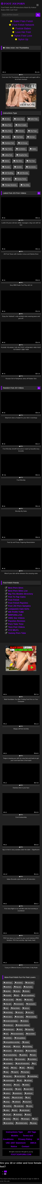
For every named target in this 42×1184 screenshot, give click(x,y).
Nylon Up (23, 39)
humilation (33, 1059)
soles (7, 1110)
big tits (17, 991)
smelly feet (19, 1106)
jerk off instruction (23, 1063)
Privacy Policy (25, 1139)
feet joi (27, 1008)
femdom (25, 1021)
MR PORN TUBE (16, 612)
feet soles (20, 1016)
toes (35, 1119)
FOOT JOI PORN (14, 3)
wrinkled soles (22, 1123)
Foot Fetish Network (23, 24)
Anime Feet (20, 119)
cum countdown (29, 995)
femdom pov (10, 1029)
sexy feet (28, 1101)
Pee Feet (32, 161)
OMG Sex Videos (16, 618)
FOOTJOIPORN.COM (21, 1154)
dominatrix (31, 1004)
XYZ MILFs (13, 630)
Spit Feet (7, 179)
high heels (9, 1059)
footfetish (8, 1038)
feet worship (32, 1016)
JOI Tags (32, 1132)
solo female (25, 1110)
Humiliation (21, 149)
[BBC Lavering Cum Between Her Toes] (21, 670)
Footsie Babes (23, 28)
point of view (18, 1097)
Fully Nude (19, 137)
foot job (8, 1046)
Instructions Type (14, 1132)
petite (7, 1097)
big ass (18, 987)
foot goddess (21, 1038)
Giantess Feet (9, 143)
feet (7, 1008)
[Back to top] (35, 1178)
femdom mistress (23, 1025)
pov (28, 1097)
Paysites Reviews (16, 621)
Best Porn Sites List (18, 591)
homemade (21, 1059)
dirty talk (8, 1004)
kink (7, 1067)
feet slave (9, 1016)
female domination (11, 1021)
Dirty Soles (8, 131)
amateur (19, 982)
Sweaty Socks (21, 179)
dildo (19, 999)
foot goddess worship (12, 1042)
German (32, 137)
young (34, 1123)
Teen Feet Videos (16, 627)
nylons (8, 1093)
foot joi (17, 1046)
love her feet (21, 1076)
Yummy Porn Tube (17, 633)
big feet (8, 991)
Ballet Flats (34, 119)
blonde (27, 991)
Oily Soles (19, 161)
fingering (30, 1029)
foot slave (20, 1050)
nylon (19, 1089)
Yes (5, 1171)
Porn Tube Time (15, 624)
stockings (19, 1114)
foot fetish (31, 1033)
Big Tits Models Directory (20, 594)
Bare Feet (8, 125)
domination (19, 1004)
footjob (26, 1042)
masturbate (33, 1076)
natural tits (9, 1089)
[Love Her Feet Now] (21, 108)
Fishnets (21, 131)
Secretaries (32, 167)
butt (17, 995)
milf (20, 1080)
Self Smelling (9, 173)
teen (16, 1119)
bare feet (30, 982)
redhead (17, 1101)
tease (28, 1114)
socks (30, 1106)
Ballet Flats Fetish (23, 21)
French (7, 137)
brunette (8, 995)
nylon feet (29, 1089)
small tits (8, 1106)
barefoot (8, 987)
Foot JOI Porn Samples (19, 606)
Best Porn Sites (15, 588)
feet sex (30, 1012)
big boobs (29, 987)
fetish (20, 1029)
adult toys (9, 982)
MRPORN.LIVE (15, 615)
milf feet (29, 1080)
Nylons (7, 161)
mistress (8, 1084)
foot (7, 1033)
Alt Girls (7, 119)
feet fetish (16, 1008)
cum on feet (9, 999)
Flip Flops (33, 131)
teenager (26, 1119)
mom (17, 1084)
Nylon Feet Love (23, 35)
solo (15, 1110)
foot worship (32, 1050)
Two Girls (26, 185)
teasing (8, 1119)
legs (7, 1072)
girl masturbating (11, 1055)
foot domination (18, 1033)
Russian (7, 167)
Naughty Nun (23, 155)
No (5, 1174)
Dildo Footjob (22, 125)
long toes (8, 1076)
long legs (26, 1072)
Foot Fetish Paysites (18, 603)
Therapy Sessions (10, 185)
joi (35, 1063)
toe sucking (9, 1123)
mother (26, 1084)
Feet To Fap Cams (17, 597)
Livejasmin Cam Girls (18, 609)
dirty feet (29, 999)
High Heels (8, 149)
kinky (15, 1067)
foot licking (28, 1046)
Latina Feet (8, 155)
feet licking (9, 1012)
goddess (24, 1055)
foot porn (8, 1050)
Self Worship (24, 173)
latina (31, 1067)
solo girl (8, 1114)
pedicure (29, 1093)
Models (14, 1135)
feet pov (20, 1012)
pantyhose (18, 1093)
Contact (25, 1146)
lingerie (15, 1072)
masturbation (10, 1080)
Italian (34, 149)
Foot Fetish (13, 600)
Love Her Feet (23, 32)
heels (34, 1055)
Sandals (19, 167)
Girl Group (23, 143)
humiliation (9, 1063)
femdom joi (9, 1025)
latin (23, 1067)
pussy (7, 1101)
